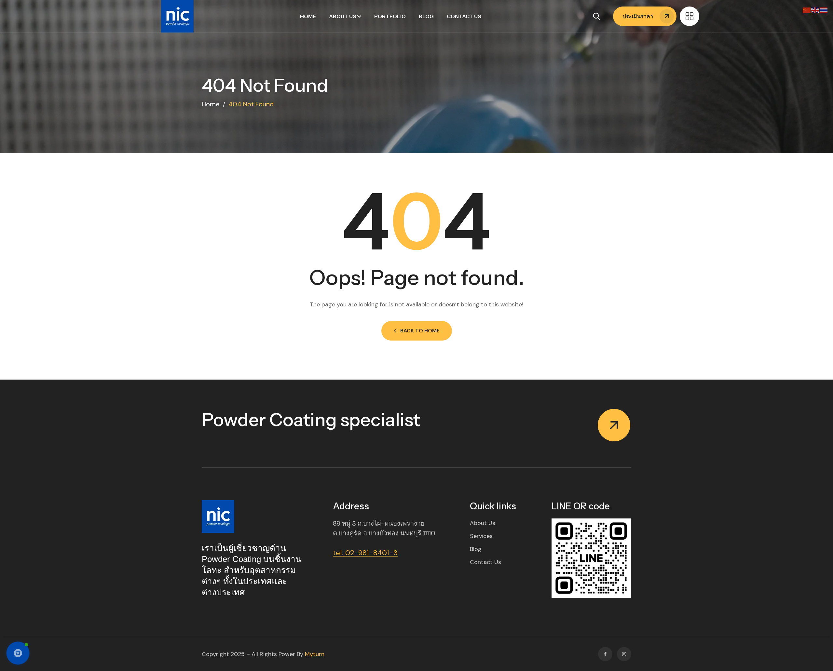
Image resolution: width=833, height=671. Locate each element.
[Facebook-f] (605, 654)
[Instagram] (624, 654)
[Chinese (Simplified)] (807, 10)
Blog (426, 16)
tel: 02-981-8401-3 (365, 552)
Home (308, 16)
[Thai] (824, 10)
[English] (815, 10)
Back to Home (420, 330)
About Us (342, 16)
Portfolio (390, 16)
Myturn (314, 654)
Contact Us (464, 16)
